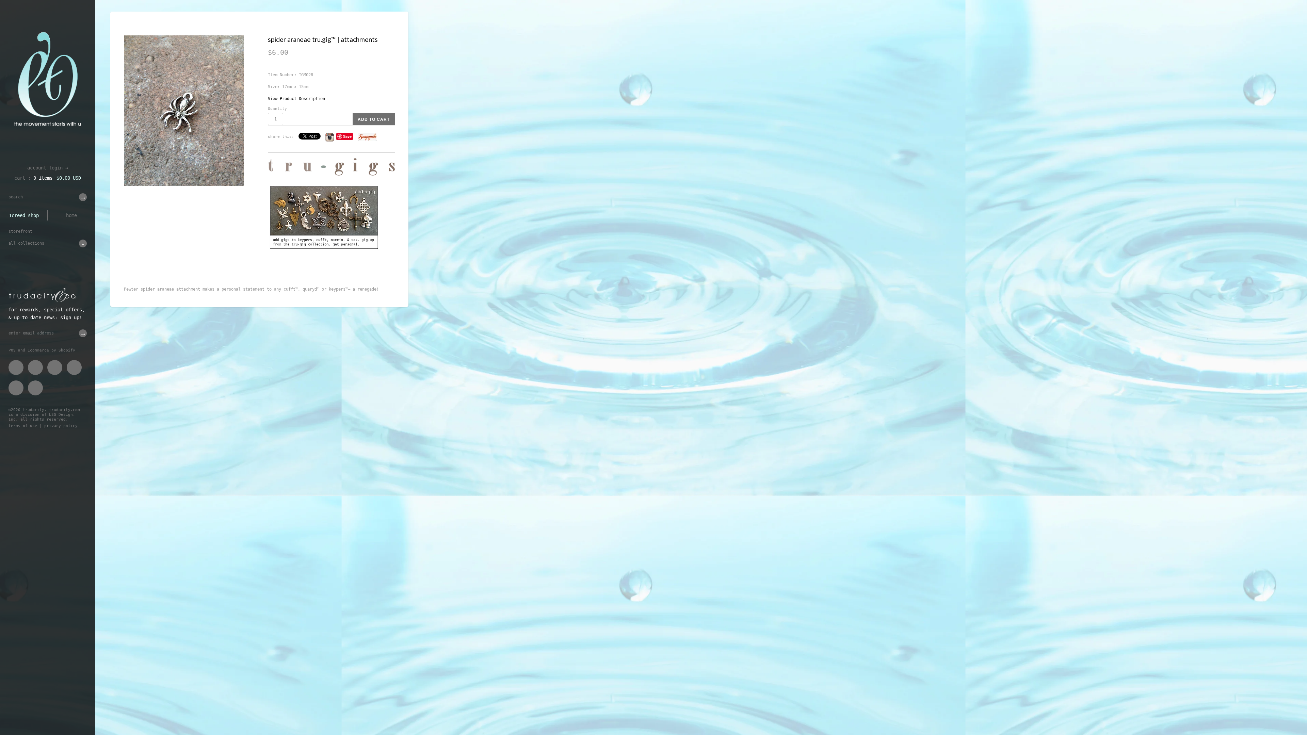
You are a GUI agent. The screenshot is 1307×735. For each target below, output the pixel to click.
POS (12, 350)
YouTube (35, 387)
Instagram (16, 387)
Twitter (35, 367)
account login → (47, 167)
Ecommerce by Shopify (51, 350)
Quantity (277, 109)
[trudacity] (47, 22)
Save (347, 136)
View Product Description (296, 98)
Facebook (16, 367)
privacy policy (61, 426)
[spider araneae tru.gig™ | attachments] (191, 110)
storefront (20, 231)
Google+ (74, 367)
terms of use (23, 426)
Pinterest (54, 367)
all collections (26, 243)
